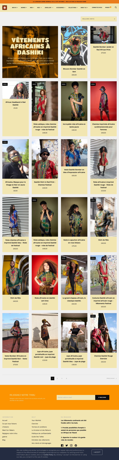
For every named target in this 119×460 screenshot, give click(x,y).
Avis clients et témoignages (41, 443)
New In (14, 8)
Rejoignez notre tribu (9, 433)
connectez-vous (97, 7)
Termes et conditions (39, 427)
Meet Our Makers (8, 430)
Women (23, 8)
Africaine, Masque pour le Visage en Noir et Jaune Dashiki (15, 185)
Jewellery (48, 8)
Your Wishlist (36, 420)
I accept (97, 452)
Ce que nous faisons (9, 424)
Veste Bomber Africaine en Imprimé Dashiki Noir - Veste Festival (15, 359)
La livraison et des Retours (41, 430)
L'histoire (5, 427)
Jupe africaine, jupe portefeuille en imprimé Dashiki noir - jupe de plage (45, 354)
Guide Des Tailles (38, 437)
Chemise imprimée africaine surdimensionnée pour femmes (103, 127)
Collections (72, 8)
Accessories (60, 8)
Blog (3, 440)
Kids (38, 8)
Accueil (4, 420)
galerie (4, 437)
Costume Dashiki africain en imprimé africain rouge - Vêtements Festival (103, 301)
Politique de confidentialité (41, 433)
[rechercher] (116, 7)
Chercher (35, 424)
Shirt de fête (103, 240)
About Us (83, 8)
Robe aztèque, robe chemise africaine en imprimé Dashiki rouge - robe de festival (44, 127)
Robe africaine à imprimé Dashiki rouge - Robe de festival (103, 185)
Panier (108, 7)
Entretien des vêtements (41, 440)
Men (31, 8)
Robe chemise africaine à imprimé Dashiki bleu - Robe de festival (15, 243)
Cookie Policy (48, 455)
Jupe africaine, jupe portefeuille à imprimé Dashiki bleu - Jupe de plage (74, 359)
